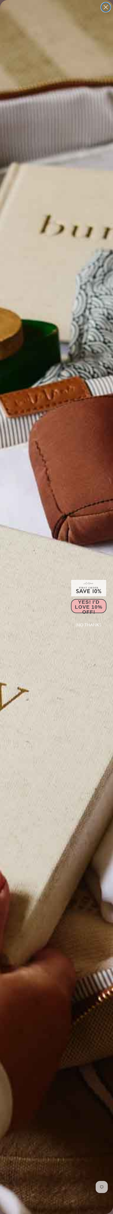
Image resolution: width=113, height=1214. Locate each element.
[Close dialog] (105, 7)
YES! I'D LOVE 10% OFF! (88, 606)
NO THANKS (88, 624)
